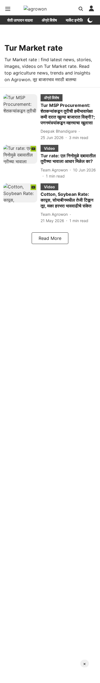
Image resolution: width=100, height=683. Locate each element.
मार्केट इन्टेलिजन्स (77, 20)
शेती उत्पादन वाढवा (20, 20)
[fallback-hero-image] (22, 117)
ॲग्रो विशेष (49, 20)
